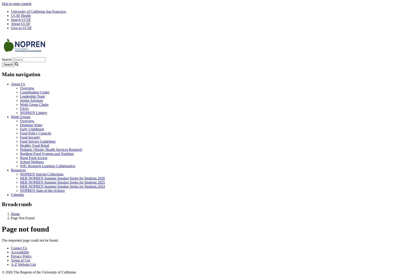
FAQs (24, 109)
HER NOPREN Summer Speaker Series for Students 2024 (62, 186)
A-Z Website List (23, 264)
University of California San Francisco (38, 11)
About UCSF (20, 24)
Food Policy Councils (35, 133)
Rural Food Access (33, 158)
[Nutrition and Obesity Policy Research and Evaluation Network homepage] (24, 55)
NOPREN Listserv (33, 113)
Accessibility (20, 252)
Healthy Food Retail (34, 145)
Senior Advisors (31, 100)
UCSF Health (21, 16)
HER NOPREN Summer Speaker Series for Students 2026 (62, 178)
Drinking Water (31, 125)
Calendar (17, 195)
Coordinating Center (34, 92)
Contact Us (19, 248)
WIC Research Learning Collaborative (47, 166)
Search (7, 59)
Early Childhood (32, 129)
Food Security (30, 137)
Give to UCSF (21, 28)
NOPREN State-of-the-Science (42, 190)
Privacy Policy (21, 256)
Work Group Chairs (34, 104)
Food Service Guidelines (37, 141)
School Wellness (32, 162)
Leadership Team (32, 96)
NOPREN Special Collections (41, 174)
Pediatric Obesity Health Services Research (51, 150)
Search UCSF (21, 20)
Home (15, 214)
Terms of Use (20, 260)
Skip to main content (16, 4)
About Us (18, 84)
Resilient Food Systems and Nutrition (47, 154)
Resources (18, 170)
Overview (27, 88)
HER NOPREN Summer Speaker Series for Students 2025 (62, 182)
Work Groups (20, 117)
